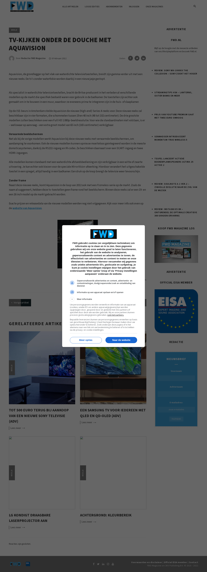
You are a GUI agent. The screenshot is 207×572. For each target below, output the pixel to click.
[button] (103, 299)
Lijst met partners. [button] (115, 315)
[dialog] (103, 286)
